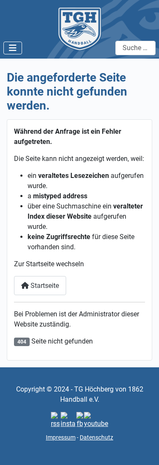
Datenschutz (96, 437)
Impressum (60, 437)
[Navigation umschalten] (12, 48)
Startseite (44, 286)
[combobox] (135, 48)
